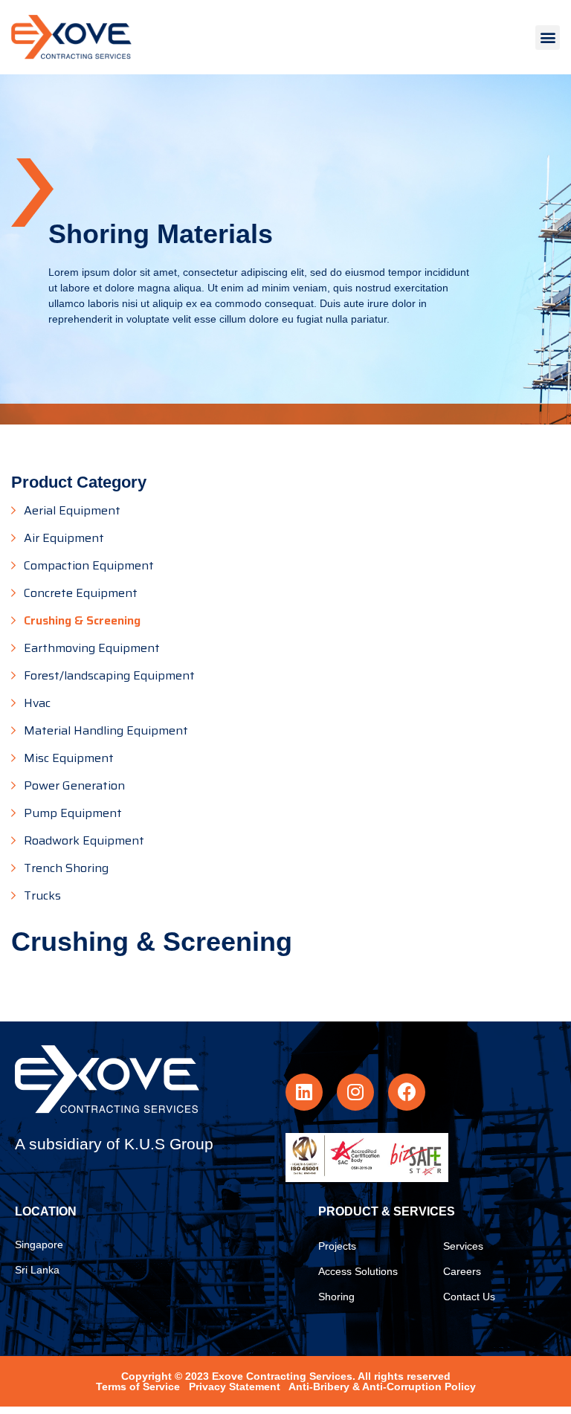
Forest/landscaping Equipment (109, 675)
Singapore (39, 1244)
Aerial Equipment (72, 510)
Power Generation (74, 785)
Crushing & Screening (82, 620)
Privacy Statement (234, 1386)
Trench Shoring (66, 868)
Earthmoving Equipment (92, 648)
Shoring (336, 1296)
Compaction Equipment (89, 565)
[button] (547, 37)
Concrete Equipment (81, 593)
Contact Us (469, 1296)
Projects (337, 1246)
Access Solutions (358, 1271)
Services (463, 1246)
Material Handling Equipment (106, 730)
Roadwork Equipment (84, 840)
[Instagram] (355, 1092)
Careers (462, 1271)
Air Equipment (64, 538)
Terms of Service (138, 1386)
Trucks (42, 895)
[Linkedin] (304, 1092)
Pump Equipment (73, 813)
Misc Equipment (69, 758)
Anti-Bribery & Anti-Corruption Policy (382, 1386)
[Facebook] (406, 1092)
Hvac (37, 703)
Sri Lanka (37, 1270)
